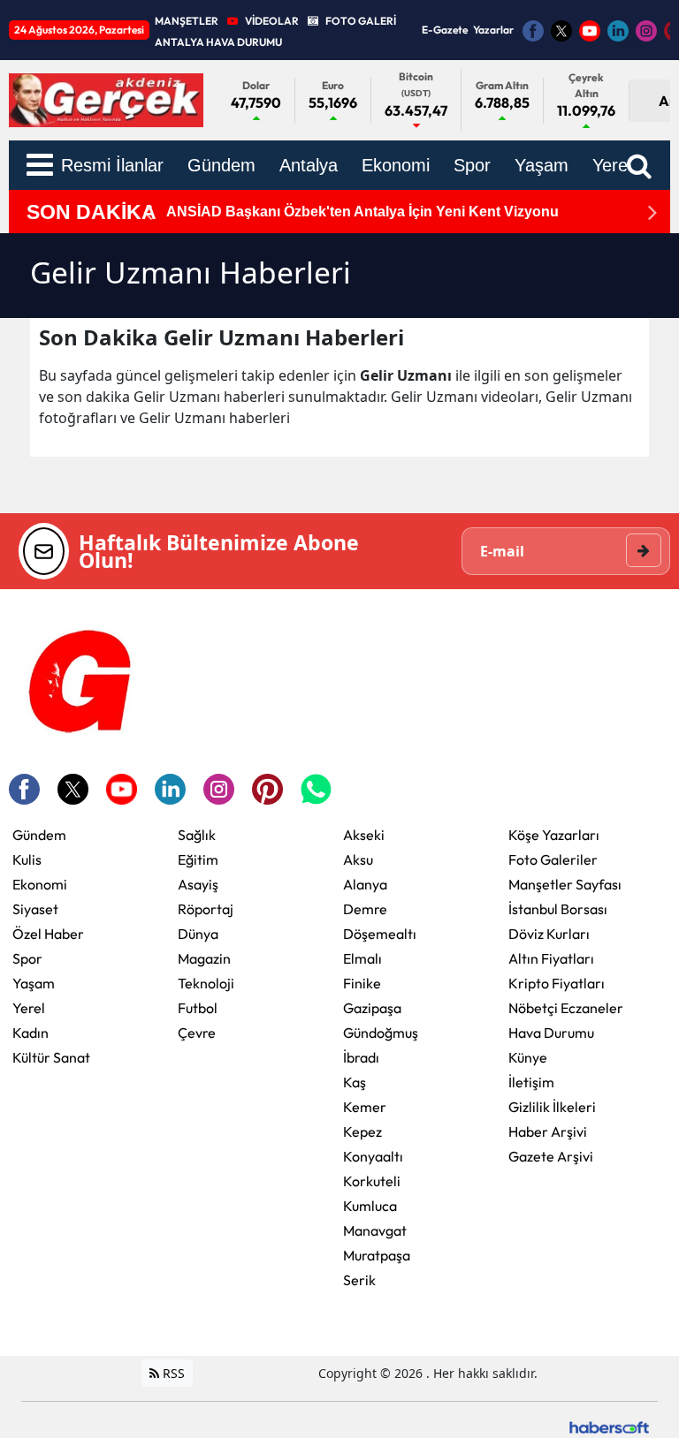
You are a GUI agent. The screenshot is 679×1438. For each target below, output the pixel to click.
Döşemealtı (379, 933)
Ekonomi (39, 884)
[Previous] (147, 212)
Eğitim (198, 859)
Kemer (364, 1107)
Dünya (198, 933)
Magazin (204, 958)
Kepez (362, 1131)
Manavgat (375, 1230)
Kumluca (370, 1206)
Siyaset (35, 909)
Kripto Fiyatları (556, 983)
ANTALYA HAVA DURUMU (218, 42)
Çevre (197, 1032)
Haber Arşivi (547, 1131)
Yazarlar (493, 29)
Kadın (30, 1032)
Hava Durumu (551, 1032)
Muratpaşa (376, 1255)
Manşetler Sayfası (565, 884)
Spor (27, 958)
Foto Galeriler (553, 859)
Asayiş (198, 884)
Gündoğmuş (380, 1032)
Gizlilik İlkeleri (552, 1107)
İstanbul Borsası (557, 909)
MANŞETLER (186, 20)
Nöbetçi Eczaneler (565, 1008)
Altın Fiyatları (551, 958)
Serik (359, 1280)
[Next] (652, 212)
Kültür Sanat (51, 1057)
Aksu (358, 859)
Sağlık (197, 835)
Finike (362, 983)
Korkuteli (372, 1181)
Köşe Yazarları (553, 835)
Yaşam (33, 983)
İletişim (531, 1082)
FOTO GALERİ (360, 20)
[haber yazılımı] (609, 1425)
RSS (172, 1373)
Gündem (39, 835)
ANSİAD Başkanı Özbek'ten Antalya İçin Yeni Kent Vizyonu (362, 211)
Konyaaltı (373, 1156)
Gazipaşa (372, 1008)
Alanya (365, 884)
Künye (527, 1057)
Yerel (28, 1008)
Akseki (364, 835)
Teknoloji (206, 983)
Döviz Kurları (549, 933)
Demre (365, 909)
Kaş (354, 1082)
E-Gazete (445, 29)
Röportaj (205, 909)
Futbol (197, 1008)
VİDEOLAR (272, 20)
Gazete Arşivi (550, 1156)
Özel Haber (48, 933)
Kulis (27, 859)
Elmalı (362, 958)
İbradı (361, 1057)
